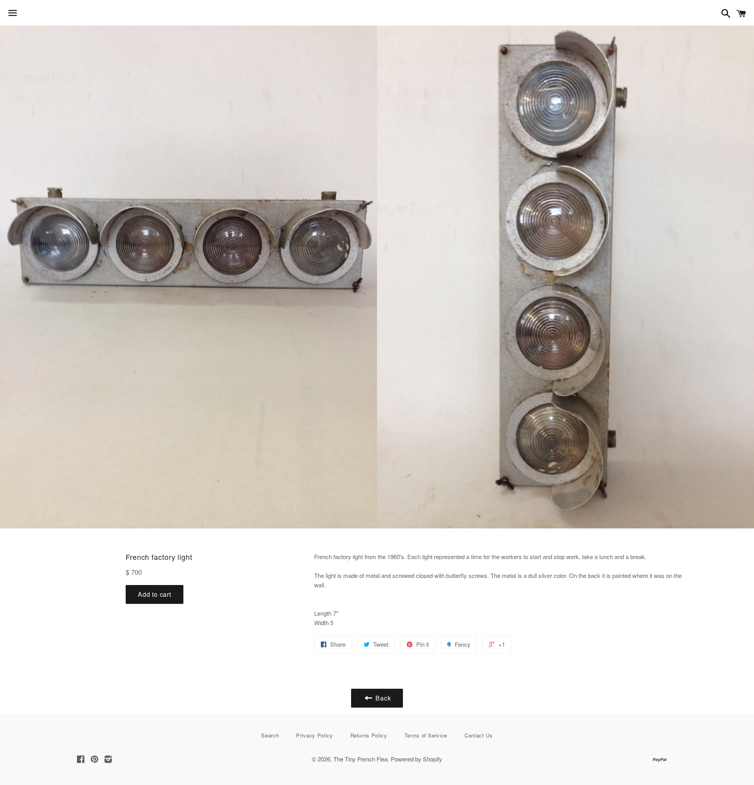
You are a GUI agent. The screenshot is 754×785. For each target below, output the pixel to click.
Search (270, 735)
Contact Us (479, 735)
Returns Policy (368, 735)
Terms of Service (425, 735)
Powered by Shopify (416, 759)
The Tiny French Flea (360, 759)
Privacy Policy (314, 735)
